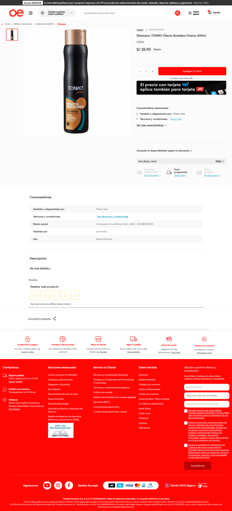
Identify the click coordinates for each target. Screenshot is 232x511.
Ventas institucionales (149, 389)
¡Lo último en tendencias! (151, 403)
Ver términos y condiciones (112, 216)
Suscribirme (197, 465)
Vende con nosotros (149, 394)
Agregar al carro (192, 71)
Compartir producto (39, 318)
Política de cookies (102, 392)
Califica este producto (140, 42)
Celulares (143, 418)
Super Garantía (56, 399)
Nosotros (143, 375)
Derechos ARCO (101, 402)
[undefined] (76, 82)
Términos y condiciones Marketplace (111, 387)
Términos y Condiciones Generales (110, 375)
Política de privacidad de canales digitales (114, 397)
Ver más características (150, 125)
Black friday (145, 408)
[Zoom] (13, 34)
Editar (219, 161)
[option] (116, 2)
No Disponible (151, 175)
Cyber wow (144, 413)
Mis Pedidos (54, 389)
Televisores (144, 428)
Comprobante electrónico (106, 407)
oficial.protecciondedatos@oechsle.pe (116, 507)
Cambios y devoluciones (60, 379)
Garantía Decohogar (58, 403)
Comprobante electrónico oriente (110, 411)
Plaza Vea (176, 119)
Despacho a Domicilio (59, 384)
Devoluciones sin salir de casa (63, 394)
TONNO (140, 30)
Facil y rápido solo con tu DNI (23, 378)
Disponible (179, 175)
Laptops (143, 423)
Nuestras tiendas (147, 379)
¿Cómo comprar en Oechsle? (62, 375)
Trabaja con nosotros (149, 384)
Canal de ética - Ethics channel (154, 399)
